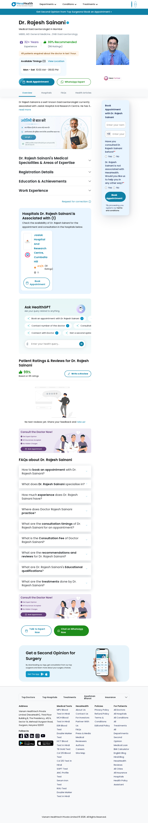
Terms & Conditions (100, 719)
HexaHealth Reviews (120, 762)
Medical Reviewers (81, 739)
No (117, 156)
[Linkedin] (32, 735)
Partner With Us (82, 723)
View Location (56, 61)
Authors (80, 745)
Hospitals (46, 92)
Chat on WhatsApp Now (72, 630)
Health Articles (83, 92)
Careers (80, 749)
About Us (81, 709)
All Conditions (121, 717)
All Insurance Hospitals (120, 774)
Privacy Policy (102, 709)
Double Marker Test (64, 735)
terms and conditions (114, 209)
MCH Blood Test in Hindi (63, 719)
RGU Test (62, 788)
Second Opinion (118, 739)
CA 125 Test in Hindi (64, 762)
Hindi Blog (119, 756)
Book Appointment (37, 283)
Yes (110, 156)
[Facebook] (21, 735)
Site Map (80, 753)
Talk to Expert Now (37, 630)
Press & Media (83, 733)
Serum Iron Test (62, 782)
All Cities (118, 768)
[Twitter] (26, 735)
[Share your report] (27, 344)
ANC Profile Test (63, 774)
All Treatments (120, 723)
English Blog (120, 753)
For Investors (82, 717)
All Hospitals (120, 713)
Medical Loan (121, 745)
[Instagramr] (37, 735)
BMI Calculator (121, 749)
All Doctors (119, 709)
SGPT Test (62, 768)
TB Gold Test (64, 749)
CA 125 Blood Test (64, 754)
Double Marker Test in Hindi (64, 794)
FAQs (63, 92)
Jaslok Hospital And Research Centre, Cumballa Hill (40, 248)
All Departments (121, 731)
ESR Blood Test (62, 727)
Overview (27, 92)
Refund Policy (102, 713)
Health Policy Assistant (120, 782)
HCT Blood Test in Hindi (63, 743)
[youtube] (43, 735)
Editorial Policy (102, 725)
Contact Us (82, 713)
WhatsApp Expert (75, 81)
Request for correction (75, 201)
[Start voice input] (81, 344)
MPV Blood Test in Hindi (63, 711)
